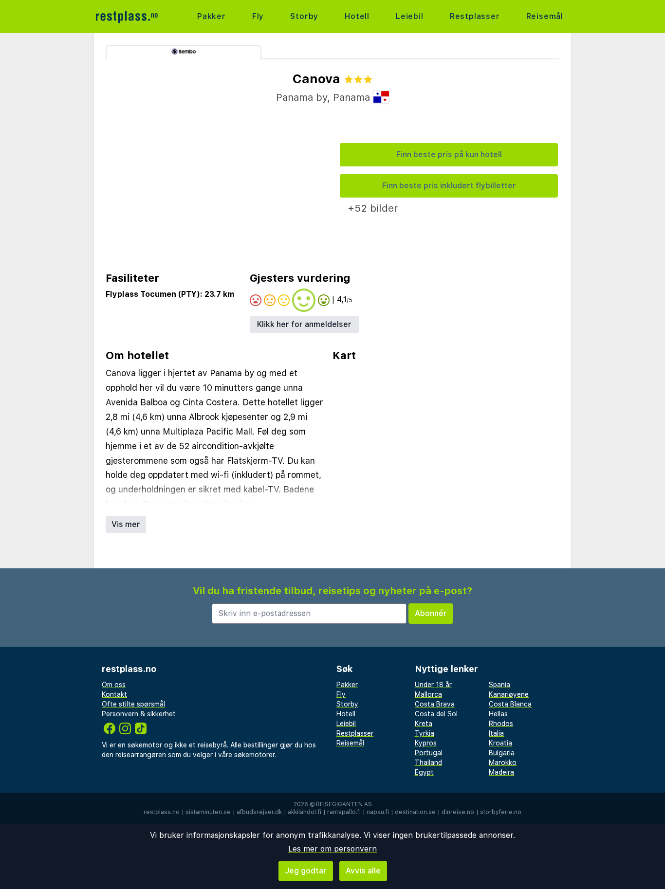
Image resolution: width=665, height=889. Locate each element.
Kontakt (114, 694)
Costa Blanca (510, 704)
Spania (499, 685)
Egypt (424, 772)
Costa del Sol (436, 714)
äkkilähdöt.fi (304, 812)
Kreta (423, 723)
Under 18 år (433, 685)
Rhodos (501, 723)
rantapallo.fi (344, 812)
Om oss (114, 685)
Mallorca (428, 694)
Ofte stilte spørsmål (133, 704)
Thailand (428, 762)
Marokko (503, 762)
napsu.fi (378, 812)
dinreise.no (458, 812)
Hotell (357, 16)
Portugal (429, 753)
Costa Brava (435, 704)
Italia (496, 733)
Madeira (501, 772)
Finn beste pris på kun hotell (449, 154)
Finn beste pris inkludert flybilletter (449, 185)
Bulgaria (502, 753)
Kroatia (500, 743)
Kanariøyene (509, 694)
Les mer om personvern (332, 848)
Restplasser (475, 16)
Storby (304, 16)
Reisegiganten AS (344, 804)
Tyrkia (424, 733)
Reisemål (544, 16)
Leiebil (410, 16)
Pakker (211, 16)
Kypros (426, 743)
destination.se (415, 812)
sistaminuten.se (208, 812)
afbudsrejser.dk (259, 812)
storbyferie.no (500, 812)
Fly (258, 16)
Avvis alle (363, 870)
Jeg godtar (306, 870)
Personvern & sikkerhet (139, 714)
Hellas (498, 714)
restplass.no (162, 812)
